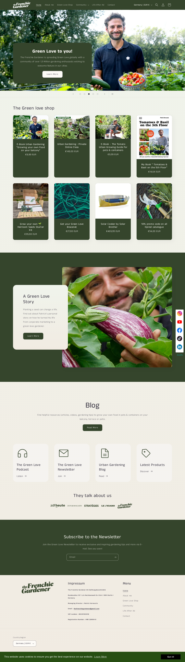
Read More (92, 427)
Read (101, 476)
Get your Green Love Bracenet (72, 226)
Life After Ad (129, 610)
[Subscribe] (115, 557)
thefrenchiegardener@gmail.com (86, 609)
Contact (126, 616)
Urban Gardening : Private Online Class (72, 146)
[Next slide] (104, 94)
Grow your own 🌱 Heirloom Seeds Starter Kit (30, 227)
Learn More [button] (100, 657)
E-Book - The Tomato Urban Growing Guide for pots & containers (113, 147)
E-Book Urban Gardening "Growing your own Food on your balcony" (30, 147)
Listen (20, 476)
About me (127, 595)
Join (60, 476)
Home (125, 590)
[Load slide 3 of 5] (89, 94)
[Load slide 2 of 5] (84, 94)
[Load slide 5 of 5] (97, 94)
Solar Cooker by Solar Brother (113, 226)
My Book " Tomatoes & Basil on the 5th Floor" (154, 166)
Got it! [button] (170, 657)
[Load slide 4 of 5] (93, 94)
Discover (144, 471)
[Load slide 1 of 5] (80, 94)
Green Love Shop (130, 600)
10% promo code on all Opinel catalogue (154, 226)
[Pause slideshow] (112, 94)
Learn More (52, 74)
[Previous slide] (73, 94)
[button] (82, 5)
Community (128, 605)
